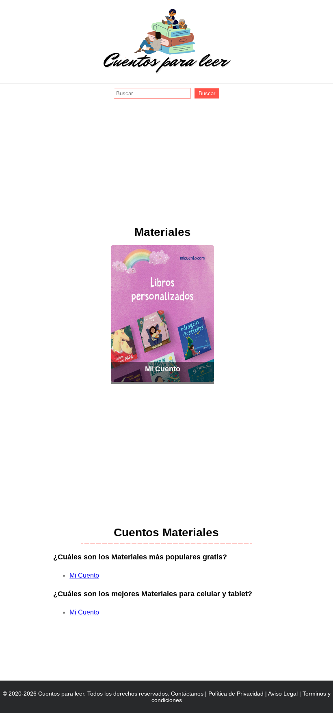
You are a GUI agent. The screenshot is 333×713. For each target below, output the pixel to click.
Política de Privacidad (236, 693)
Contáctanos (187, 693)
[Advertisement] (166, 159)
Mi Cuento (84, 575)
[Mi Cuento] (162, 379)
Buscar (207, 93)
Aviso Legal (283, 693)
